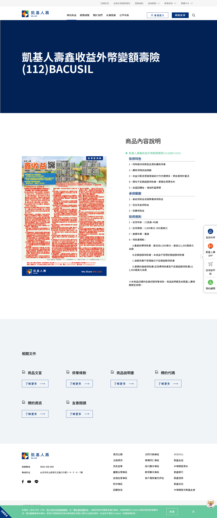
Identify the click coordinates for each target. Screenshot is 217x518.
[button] (154, 3)
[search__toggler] (193, 15)
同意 (172, 511)
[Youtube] (29, 481)
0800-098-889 (47, 466)
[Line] (36, 481)
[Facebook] (23, 481)
